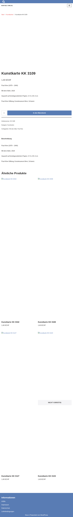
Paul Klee (20, 129)
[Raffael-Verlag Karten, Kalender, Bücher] (7, 5)
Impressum (5, 505)
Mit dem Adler (13, 129)
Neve (27, 515)
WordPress (44, 515)
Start (2, 14)
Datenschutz (5, 508)
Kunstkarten (9, 14)
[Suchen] (3, 1)
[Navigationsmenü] (69, 5)
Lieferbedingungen (7, 511)
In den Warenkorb (39, 113)
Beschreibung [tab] (6, 138)
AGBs (3, 501)
